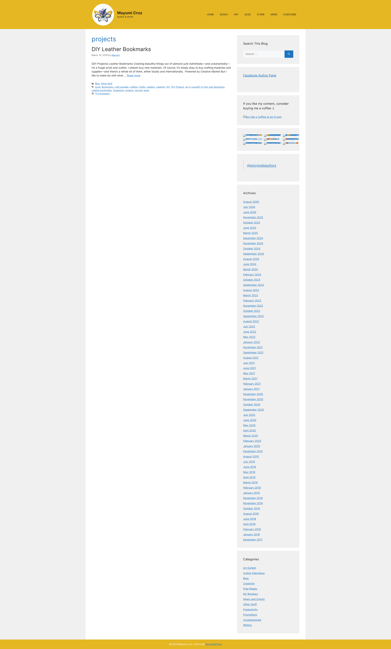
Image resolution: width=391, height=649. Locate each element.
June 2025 (249, 227)
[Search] (289, 54)
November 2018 (253, 503)
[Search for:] (264, 54)
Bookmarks (107, 87)
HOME (210, 14)
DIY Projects (177, 87)
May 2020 (249, 425)
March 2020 (250, 435)
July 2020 (249, 414)
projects (129, 90)
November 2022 (253, 305)
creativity (160, 87)
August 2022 (251, 321)
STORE (261, 14)
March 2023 (250, 295)
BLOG (248, 14)
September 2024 (253, 253)
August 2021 (251, 357)
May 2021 (249, 373)
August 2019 (251, 456)
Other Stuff (106, 83)
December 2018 (253, 498)
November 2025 (253, 217)
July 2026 (249, 207)
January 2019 (251, 492)
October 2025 (251, 222)
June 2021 (249, 368)
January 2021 (251, 388)
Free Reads (250, 588)
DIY (168, 87)
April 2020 (249, 430)
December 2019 (253, 451)
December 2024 (253, 238)
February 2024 (252, 274)
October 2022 (251, 310)
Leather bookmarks (102, 90)
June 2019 (249, 466)
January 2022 (251, 342)
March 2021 (250, 378)
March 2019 (250, 482)
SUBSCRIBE (289, 14)
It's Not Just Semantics (213, 87)
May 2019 (249, 472)
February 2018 (252, 529)
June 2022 (249, 331)
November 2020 (253, 399)
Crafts (142, 87)
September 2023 (253, 285)
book (97, 87)
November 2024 (253, 243)
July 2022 (249, 326)
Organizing (118, 90)
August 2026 (251, 201)
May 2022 (249, 336)
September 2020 (253, 409)
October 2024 (251, 248)
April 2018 (249, 524)
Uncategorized (252, 619)
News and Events (254, 599)
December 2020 (253, 394)
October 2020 (251, 404)
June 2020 (249, 420)
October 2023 (251, 279)
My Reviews (250, 593)
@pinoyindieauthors (261, 165)
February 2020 (252, 440)
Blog (97, 83)
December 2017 (253, 539)
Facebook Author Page (259, 75)
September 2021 (253, 352)
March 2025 (250, 233)
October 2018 (251, 508)
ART (236, 14)
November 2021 (253, 347)
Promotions (250, 614)
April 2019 (249, 477)
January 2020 (251, 446)
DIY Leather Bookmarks (121, 49)
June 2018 (249, 518)
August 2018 (251, 513)
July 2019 (249, 461)
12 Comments (102, 93)
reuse (146, 90)
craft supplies (122, 87)
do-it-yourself (192, 87)
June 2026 (249, 212)
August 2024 (251, 259)
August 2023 (251, 290)
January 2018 (251, 534)
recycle (138, 90)
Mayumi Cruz (129, 13)
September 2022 (253, 316)
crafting (134, 87)
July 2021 (249, 362)
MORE (274, 14)
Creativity (249, 583)
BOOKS (224, 14)
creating (150, 87)
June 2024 (249, 264)
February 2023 (252, 300)
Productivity (250, 609)
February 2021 (252, 383)
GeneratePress (213, 644)
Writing (247, 625)
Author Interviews (254, 573)
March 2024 (250, 269)
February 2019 (252, 487)
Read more (133, 75)
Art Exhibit (249, 567)
